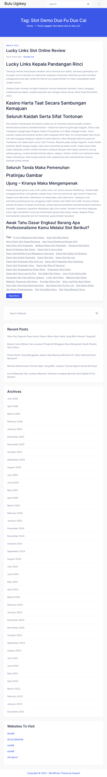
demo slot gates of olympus (71, 253)
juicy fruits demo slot (74, 273)
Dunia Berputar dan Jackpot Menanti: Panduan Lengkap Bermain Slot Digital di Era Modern (51, 375)
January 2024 (14, 612)
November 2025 (15, 444)
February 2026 (15, 421)
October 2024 (14, 543)
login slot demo (55, 277)
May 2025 (12, 490)
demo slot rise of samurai (50, 265)
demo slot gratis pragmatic (20, 257)
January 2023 (14, 704)
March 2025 (13, 505)
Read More (14, 296)
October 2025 (14, 452)
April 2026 (12, 406)
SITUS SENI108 (15, 739)
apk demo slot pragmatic (19, 245)
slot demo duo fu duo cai (60, 285)
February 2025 (15, 513)
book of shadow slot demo (20, 249)
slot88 (10, 745)
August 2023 (14, 650)
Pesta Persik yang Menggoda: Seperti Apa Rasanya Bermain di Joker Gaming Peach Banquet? (51, 357)
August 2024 (14, 559)
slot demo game (85, 285)
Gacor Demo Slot (13, 57)
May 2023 (12, 673)
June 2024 (13, 574)
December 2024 (15, 528)
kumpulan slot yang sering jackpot (25, 277)
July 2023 (12, 658)
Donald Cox (29, 57)
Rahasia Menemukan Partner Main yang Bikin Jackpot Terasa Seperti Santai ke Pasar (52, 366)
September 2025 (16, 459)
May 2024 (12, 581)
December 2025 (15, 436)
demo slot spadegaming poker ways (25, 269)
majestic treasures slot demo (22, 281)
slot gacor (12, 757)
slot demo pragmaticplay (19, 289)
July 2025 (12, 475)
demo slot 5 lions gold (49, 249)
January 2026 (14, 429)
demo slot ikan (45, 257)
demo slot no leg (65, 257)
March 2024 (13, 597)
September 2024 (16, 551)
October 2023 (14, 635)
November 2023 (15, 627)
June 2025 (13, 482)
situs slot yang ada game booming (25, 285)
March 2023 (13, 688)
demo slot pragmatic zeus (20, 265)
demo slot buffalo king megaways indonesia (30, 253)
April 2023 (12, 681)
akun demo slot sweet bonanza (23, 241)
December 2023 (15, 620)
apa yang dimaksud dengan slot (59, 241)
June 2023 (13, 665)
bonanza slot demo (79, 245)
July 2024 (12, 566)
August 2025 (14, 467)
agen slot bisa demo (58, 237)
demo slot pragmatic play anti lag (24, 261)
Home (30, 25)
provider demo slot (50, 281)
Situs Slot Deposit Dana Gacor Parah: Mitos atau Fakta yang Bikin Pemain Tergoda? (51, 336)
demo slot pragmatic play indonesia (64, 261)
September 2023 (16, 643)
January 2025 (14, 520)
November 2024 (15, 536)
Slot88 (10, 733)
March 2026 (13, 413)
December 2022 (15, 711)
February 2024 (15, 604)
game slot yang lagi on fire (21, 273)
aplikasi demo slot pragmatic (50, 245)
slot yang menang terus (72, 289)
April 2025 (12, 497)
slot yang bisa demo (46, 289)
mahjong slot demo (76, 277)
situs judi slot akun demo (76, 281)
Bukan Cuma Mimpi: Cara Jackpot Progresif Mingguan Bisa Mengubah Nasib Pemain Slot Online (52, 346)
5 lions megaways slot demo (28, 237)
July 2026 (12, 398)
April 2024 (12, 589)
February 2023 (15, 696)
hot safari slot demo (49, 273)
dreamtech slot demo (59, 269)
